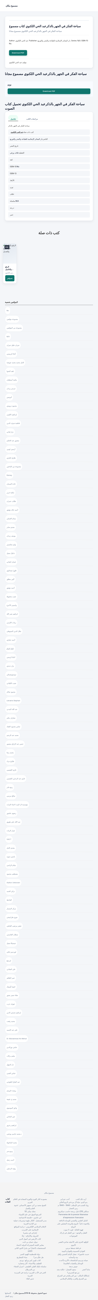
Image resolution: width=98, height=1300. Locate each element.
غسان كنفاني (11, 562)
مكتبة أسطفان (12, 380)
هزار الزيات (11, 831)
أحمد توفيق (11, 588)
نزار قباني (10, 432)
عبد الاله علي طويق (13, 822)
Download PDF (18, 53)
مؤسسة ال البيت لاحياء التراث (17, 805)
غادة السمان (11, 484)
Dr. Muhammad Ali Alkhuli (17, 1039)
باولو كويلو (10, 649)
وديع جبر (10, 1151)
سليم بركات (11, 1056)
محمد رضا (10, 753)
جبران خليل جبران (13, 345)
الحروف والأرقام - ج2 (30, 1236)
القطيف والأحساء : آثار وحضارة (30, 1263)
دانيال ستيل (11, 553)
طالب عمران (11, 501)
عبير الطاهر (11, 978)
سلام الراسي (11, 865)
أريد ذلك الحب (81, 1199)
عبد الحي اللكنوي (17, 132)
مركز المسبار (11, 909)
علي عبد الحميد (12, 1030)
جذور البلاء (30, 1279)
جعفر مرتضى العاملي (14, 926)
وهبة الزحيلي (11, 1169)
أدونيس (9, 397)
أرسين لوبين (11, 449)
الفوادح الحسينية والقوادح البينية (73, 1251)
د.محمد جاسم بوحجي (14, 1134)
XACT (9, 839)
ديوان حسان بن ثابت (30, 1242)
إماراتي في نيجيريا (30, 1233)
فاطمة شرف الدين (13, 423)
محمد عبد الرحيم (13, 735)
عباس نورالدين (12, 1047)
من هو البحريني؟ (73, 1272)
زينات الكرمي (11, 623)
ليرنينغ (9, 961)
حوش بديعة (73, 1266)
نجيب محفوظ (11, 597)
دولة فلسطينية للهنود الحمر (30, 1254)
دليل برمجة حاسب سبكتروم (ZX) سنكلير (73, 1211)
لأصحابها (8, 1293)
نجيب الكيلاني (11, 683)
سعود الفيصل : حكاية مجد (66, 1269)
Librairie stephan (13, 701)
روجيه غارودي (11, 1091)
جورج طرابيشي (12, 917)
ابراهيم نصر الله (12, 614)
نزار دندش (10, 666)
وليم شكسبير (11, 545)
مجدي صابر (11, 527)
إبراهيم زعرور (11, 1125)
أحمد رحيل (10, 1160)
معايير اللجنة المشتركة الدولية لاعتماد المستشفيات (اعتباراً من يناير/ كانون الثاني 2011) (30, 1248)
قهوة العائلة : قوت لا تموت (73, 1230)
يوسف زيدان (11, 536)
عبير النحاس (11, 1117)
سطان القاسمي (12, 935)
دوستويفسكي (11, 675)
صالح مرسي (11, 796)
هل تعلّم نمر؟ (38, 1257)
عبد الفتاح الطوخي (13, 1082)
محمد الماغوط (12, 1143)
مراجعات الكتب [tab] (32, 119)
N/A (8, 336)
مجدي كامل (11, 848)
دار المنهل (10, 1065)
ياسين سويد (11, 857)
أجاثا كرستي (11, 657)
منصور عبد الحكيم (13, 440)
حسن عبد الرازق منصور (15, 744)
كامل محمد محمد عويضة (15, 362)
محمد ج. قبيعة (11, 1099)
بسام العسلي (11, 519)
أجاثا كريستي (11, 354)
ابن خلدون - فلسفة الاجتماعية (30, 1217)
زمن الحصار (73, 1208)
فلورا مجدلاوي (11, 571)
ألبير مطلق (10, 579)
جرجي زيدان (11, 388)
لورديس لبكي (11, 952)
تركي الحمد (11, 891)
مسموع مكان (49, 1193)
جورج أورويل (11, 987)
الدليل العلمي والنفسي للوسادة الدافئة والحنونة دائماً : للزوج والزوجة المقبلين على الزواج (73, 1223)
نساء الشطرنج (22, 1257)
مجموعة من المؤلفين (14, 328)
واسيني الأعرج (12, 605)
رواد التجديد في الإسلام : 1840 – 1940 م (73, 1205)
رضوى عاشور (11, 813)
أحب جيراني (65, 1199)
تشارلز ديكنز (11, 718)
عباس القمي (11, 1073)
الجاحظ (9, 900)
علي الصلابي (11, 969)
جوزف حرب (11, 1004)
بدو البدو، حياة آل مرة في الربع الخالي (73, 1202)
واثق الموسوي (12, 1108)
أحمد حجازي (11, 640)
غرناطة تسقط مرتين (73, 1248)
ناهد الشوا (10, 371)
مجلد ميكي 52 (30, 1211)
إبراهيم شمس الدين (14, 1013)
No (8, 310)
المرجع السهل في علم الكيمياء (30, 1214)
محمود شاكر (11, 692)
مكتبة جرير (10, 492)
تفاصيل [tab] (13, 119)
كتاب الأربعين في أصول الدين (30, 1239)
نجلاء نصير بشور (12, 995)
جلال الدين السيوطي (14, 631)
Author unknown (13, 883)
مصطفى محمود (12, 874)
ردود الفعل (9, 1296)
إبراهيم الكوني (12, 414)
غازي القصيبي (11, 770)
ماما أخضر (86, 1269)
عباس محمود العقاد (13, 727)
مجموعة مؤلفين (12, 319)
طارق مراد (10, 761)
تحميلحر (10, 278)
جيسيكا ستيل (11, 943)
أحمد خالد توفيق (12, 510)
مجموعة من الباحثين (14, 466)
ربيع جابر (10, 787)
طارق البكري (11, 458)
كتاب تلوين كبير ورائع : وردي (30, 1260)
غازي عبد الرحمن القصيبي (16, 779)
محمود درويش (12, 406)
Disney (9, 475)
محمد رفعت (11, 1021)
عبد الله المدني (12, 709)
